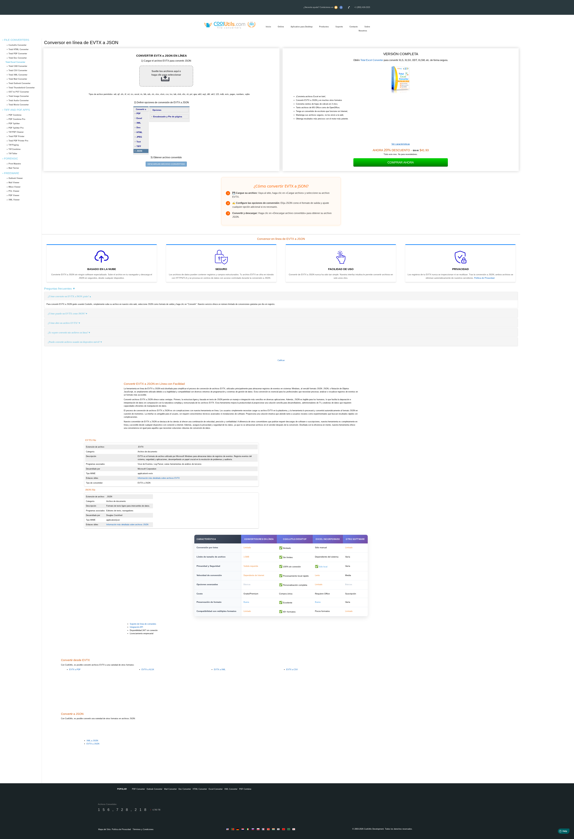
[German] (238, 829)
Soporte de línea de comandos (143, 624)
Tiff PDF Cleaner (16, 132)
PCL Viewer (14, 191)
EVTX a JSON (93, 744)
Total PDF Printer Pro (18, 141)
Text (138, 141)
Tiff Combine (14, 149)
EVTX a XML (219, 669)
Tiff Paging (14, 145)
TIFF (138, 146)
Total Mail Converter (18, 79)
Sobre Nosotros (364, 29)
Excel (139, 118)
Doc (138, 127)
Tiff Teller (13, 153)
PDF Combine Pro (17, 119)
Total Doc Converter (18, 58)
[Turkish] (269, 829)
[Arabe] (289, 829)
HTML (139, 132)
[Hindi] (274, 829)
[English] (228, 829)
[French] (264, 829)
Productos (324, 27)
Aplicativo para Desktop (302, 27)
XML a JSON (92, 740)
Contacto (353, 27)
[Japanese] (294, 829)
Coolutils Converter (17, 45)
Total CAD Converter (18, 66)
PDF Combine (15, 115)
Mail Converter (170, 789)
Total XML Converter (18, 75)
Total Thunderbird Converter (22, 88)
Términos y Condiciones (143, 829)
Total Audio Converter (19, 100)
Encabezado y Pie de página (167, 116)
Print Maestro (15, 164)
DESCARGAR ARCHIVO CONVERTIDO (166, 164)
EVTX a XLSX (148, 669)
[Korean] (279, 829)
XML (138, 123)
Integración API (136, 627)
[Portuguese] (233, 829)
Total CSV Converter (18, 70)
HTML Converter (200, 789)
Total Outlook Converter (19, 83)
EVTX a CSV (292, 669)
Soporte (339, 27)
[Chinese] (284, 829)
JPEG (139, 137)
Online (281, 27)
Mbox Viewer (14, 187)
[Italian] (248, 829)
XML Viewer (14, 200)
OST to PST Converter (19, 92)
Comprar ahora (400, 162)
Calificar (281, 360)
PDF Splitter (14, 123)
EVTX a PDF (75, 669)
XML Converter (230, 789)
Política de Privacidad (484, 278)
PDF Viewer (14, 195)
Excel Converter (216, 789)
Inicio (268, 27)
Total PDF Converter (18, 53)
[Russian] (253, 829)
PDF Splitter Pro (16, 128)
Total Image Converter (19, 96)
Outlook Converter (154, 789)
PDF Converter (138, 789)
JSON (139, 151)
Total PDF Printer (16, 136)
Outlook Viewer (16, 178)
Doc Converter (184, 789)
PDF (138, 113)
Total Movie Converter (19, 105)
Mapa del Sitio (104, 829)
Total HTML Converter (19, 49)
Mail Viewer (14, 182)
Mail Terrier (14, 168)
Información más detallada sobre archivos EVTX (159, 478)
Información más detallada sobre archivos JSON (127, 524)
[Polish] (259, 829)
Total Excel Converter (15, 62)
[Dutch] (243, 829)
